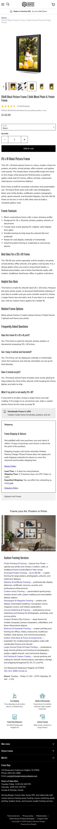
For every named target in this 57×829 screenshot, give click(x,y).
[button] (12, 86)
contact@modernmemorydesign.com (22, 776)
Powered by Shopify (28, 824)
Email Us (23, 671)
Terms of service (13, 816)
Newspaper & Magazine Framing (18, 600)
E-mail (10, 483)
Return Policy (10, 466)
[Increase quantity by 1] (24, 139)
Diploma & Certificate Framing (17, 582)
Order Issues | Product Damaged (21, 819)
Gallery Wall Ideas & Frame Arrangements (23, 638)
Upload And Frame (12, 496)
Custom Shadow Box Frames (17, 619)
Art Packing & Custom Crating (17, 656)
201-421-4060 (10, 671)
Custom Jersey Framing (14, 591)
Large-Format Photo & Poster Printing (21, 647)
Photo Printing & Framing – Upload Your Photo (24, 563)
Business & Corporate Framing (17, 628)
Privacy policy (28, 816)
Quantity (4, 134)
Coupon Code (42, 819)
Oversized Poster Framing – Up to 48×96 (22, 573)
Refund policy (41, 816)
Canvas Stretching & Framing (17, 610)
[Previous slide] (3, 86)
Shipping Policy (11, 488)
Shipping (8, 424)
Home (4, 18)
